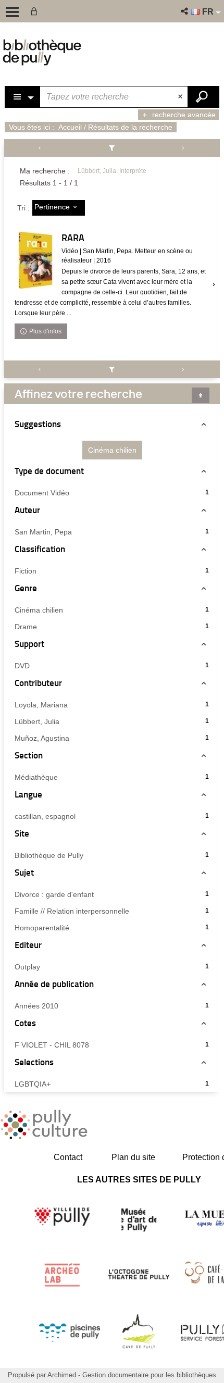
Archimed (61, 1375)
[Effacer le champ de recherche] (181, 96)
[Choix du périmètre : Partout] (23, 96)
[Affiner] (112, 148)
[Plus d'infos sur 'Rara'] (35, 260)
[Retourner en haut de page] (200, 395)
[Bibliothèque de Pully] (42, 52)
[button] (185, 11)
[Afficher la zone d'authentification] (36, 11)
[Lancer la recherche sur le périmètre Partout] (203, 96)
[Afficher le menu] (12, 12)
